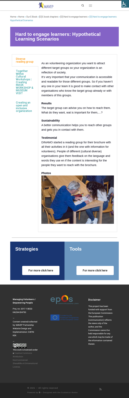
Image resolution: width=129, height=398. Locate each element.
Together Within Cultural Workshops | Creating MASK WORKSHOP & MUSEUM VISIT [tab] (24, 82)
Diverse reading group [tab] (25, 60)
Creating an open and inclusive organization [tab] (24, 107)
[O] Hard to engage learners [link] (73, 16)
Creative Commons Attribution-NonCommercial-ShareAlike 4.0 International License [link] (25, 360)
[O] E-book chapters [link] (48, 16)
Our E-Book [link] (31, 16)
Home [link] (13, 16)
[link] (45, 5)
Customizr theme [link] (69, 393)
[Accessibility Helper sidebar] (125, 4)
